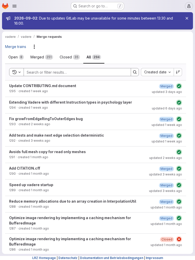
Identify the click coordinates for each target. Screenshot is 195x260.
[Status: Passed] (179, 86)
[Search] (135, 72)
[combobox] (157, 72)
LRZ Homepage (44, 258)
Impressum (154, 258)
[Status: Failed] (179, 239)
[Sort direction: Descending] (178, 72)
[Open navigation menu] (14, 6)
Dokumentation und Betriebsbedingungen (111, 258)
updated (167, 92)
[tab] (16, 57)
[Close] (187, 18)
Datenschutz (67, 258)
